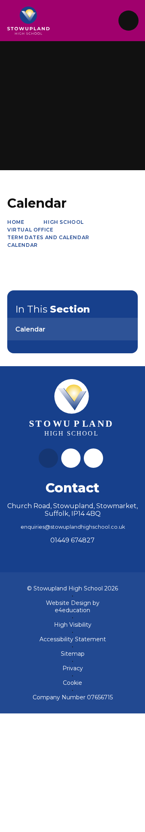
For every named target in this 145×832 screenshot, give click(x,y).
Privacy (72, 668)
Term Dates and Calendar (48, 237)
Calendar (22, 245)
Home (15, 222)
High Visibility (72, 624)
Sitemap (73, 653)
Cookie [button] (72, 682)
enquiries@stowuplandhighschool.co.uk (73, 527)
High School (64, 222)
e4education (72, 610)
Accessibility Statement (72, 639)
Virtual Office (30, 230)
